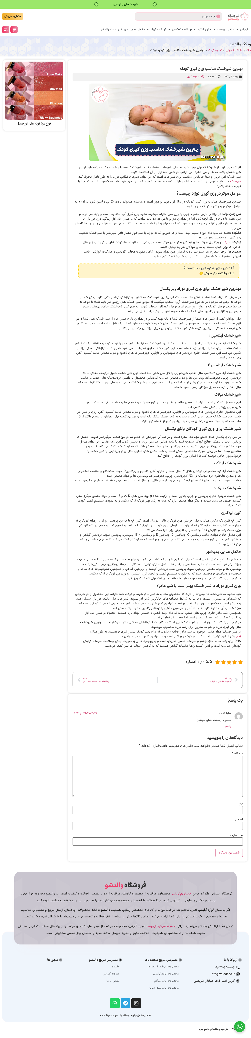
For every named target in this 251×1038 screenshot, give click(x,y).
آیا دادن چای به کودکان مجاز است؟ (209, 268)
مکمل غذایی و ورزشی (131, 29)
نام (241, 803)
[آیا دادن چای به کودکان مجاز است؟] (235, 271)
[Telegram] (125, 1003)
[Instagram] (136, 1003)
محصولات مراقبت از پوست (163, 967)
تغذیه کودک (215, 50)
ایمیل (239, 819)
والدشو (115, 967)
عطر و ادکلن (204, 29)
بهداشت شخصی (182, 29)
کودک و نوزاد (158, 29)
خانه (248, 50)
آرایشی (244, 29)
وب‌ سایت (236, 835)
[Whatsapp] (115, 1003)
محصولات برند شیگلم (166, 981)
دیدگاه (237, 753)
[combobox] (178, 16)
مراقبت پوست (225, 29)
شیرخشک (235, 182)
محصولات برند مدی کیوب (164, 988)
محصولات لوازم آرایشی (166, 974)
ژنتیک (227, 242)
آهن (238, 636)
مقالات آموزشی (234, 50)
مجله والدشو (108, 29)
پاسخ (228, 726)
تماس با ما (112, 981)
